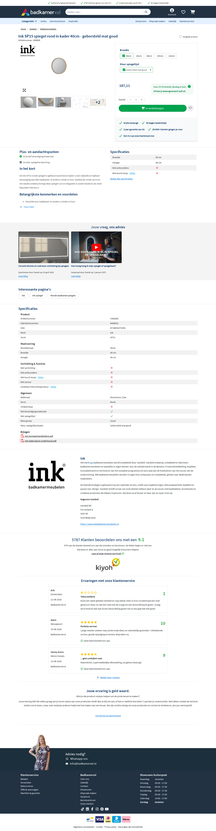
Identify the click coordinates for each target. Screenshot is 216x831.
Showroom (140, 21)
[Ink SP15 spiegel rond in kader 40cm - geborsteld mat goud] (63, 68)
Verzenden (26, 782)
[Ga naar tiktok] (82, 809)
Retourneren (27, 786)
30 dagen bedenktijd (159, 3)
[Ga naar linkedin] (87, 809)
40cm (128, 55)
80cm (149, 55)
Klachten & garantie (30, 793)
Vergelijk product (190, 36)
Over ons (84, 779)
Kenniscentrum (57, 21)
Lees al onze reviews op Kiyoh (106, 553)
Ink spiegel (37, 295)
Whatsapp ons (79, 758)
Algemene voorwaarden (83, 827)
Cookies (99, 827)
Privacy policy (110, 827)
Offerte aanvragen (29, 789)
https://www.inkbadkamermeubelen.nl (99, 523)
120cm (171, 55)
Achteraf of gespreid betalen (63, 3)
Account (172, 14)
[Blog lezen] (43, 247)
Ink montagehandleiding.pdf (38, 436)
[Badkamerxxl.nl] (41, 11)
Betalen (24, 779)
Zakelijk (172, 21)
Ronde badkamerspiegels (63, 295)
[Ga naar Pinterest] (102, 809)
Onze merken (87, 803)
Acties (44, 21)
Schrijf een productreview (108, 715)
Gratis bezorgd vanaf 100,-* (131, 3)
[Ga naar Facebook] (92, 809)
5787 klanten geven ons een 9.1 (97, 3)
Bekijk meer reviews (110, 677)
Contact (84, 786)
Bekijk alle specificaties (121, 178)
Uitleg (132, 173)
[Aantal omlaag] (130, 99)
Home (23, 29)
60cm (139, 55)
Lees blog (23, 276)
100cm (160, 55)
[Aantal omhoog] (141, 99)
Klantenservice (187, 21)
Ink (23, 295)
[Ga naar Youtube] (107, 809)
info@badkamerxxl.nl (83, 763)
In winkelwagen (154, 108)
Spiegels (33, 29)
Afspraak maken (157, 21)
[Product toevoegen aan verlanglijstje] (190, 107)
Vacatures (85, 796)
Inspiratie (73, 21)
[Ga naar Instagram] (97, 809)
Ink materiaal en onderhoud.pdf (40, 440)
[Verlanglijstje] (183, 12)
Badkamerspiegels (48, 29)
